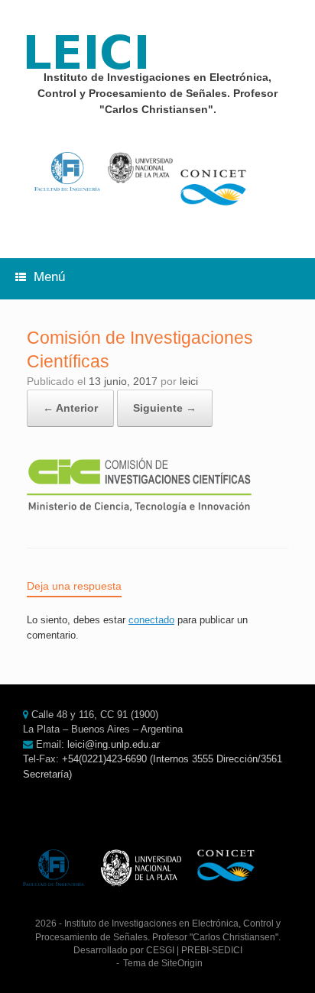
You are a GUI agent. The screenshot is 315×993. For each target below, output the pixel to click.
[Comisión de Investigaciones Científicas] (139, 509)
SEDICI (227, 950)
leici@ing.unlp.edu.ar (113, 744)
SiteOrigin (182, 963)
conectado (151, 620)
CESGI (160, 950)
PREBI (195, 950)
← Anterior (70, 408)
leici (189, 381)
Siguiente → (164, 408)
